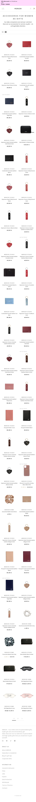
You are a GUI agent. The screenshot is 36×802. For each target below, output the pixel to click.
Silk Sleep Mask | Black (26, 681)
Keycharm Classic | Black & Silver (9, 228)
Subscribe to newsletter (9, 753)
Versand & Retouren (8, 768)
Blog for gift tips (7, 756)
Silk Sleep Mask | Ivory (9, 708)
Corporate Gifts (7, 759)
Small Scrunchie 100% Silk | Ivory (27, 626)
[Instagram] (2, 741)
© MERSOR (18, 795)
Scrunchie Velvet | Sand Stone (9, 511)
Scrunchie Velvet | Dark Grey (9, 654)
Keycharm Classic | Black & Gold (27, 113)
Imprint (4, 777)
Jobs (3, 774)
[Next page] (22, 719)
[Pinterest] (6, 741)
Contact (4, 788)
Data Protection (7, 779)
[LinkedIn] (14, 741)
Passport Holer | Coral (9, 427)
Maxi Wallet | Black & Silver (26, 654)
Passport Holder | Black (26, 427)
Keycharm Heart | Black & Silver (9, 85)
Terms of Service (7, 785)
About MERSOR (6, 750)
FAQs (3, 771)
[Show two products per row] (5, 32)
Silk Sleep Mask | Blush (26, 708)
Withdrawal (5, 782)
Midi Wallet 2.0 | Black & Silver (26, 142)
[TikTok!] (10, 741)
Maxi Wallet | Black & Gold (9, 681)
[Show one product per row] (2, 32)
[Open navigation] (3, 8)
